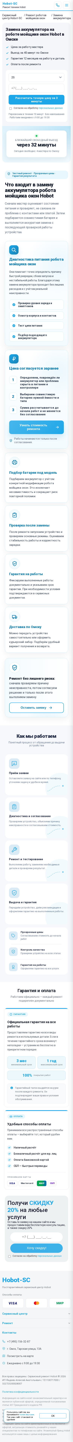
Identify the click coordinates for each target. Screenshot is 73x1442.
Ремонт (7, 1323)
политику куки (26, 1414)
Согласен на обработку (37, 1256)
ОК (52, 1416)
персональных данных (51, 108)
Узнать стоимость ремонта (33, 427)
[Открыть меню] (66, 5)
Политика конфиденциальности (20, 1391)
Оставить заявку (33, 707)
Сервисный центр (15, 1313)
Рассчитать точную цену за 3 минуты (36, 99)
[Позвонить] (57, 5)
